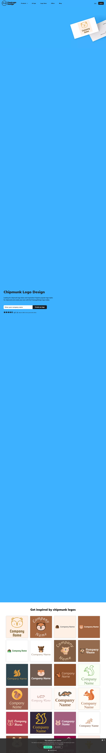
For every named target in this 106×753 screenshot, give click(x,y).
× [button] (104, 740)
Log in (101, 3)
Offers (53, 3)
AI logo (34, 3)
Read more (60, 744)
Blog (60, 3)
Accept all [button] (48, 747)
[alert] (53, 745)
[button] (53, 750)
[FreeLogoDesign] (12, 3)
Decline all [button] (58, 747)
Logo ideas (43, 3)
